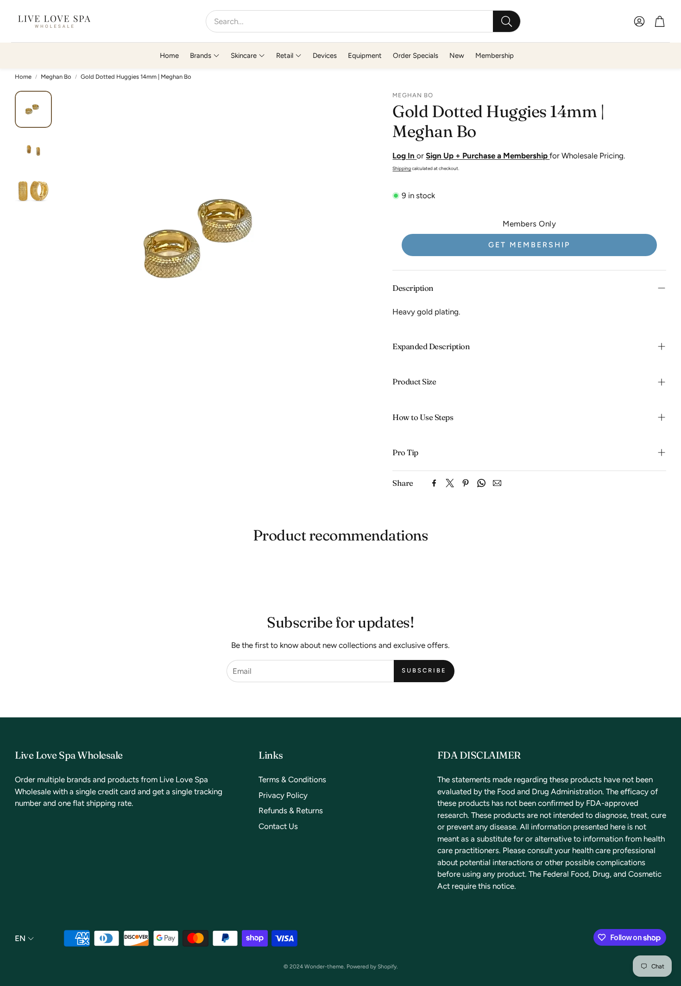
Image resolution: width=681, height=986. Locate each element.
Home (23, 76)
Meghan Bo (56, 76)
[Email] (497, 483)
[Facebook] (434, 483)
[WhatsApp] (481, 483)
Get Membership (529, 244)
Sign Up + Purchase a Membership (487, 155)
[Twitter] (450, 483)
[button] (363, 21)
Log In (404, 155)
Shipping (401, 168)
